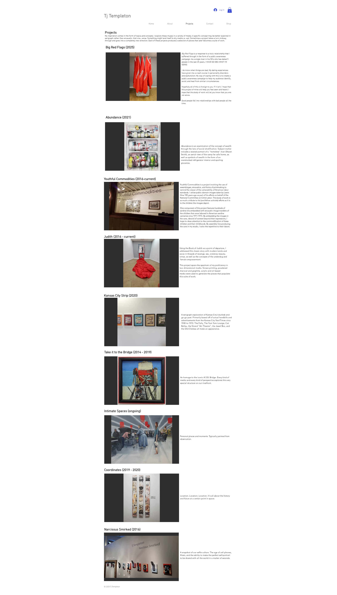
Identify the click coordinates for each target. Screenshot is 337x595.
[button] (229, 10)
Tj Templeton (117, 16)
